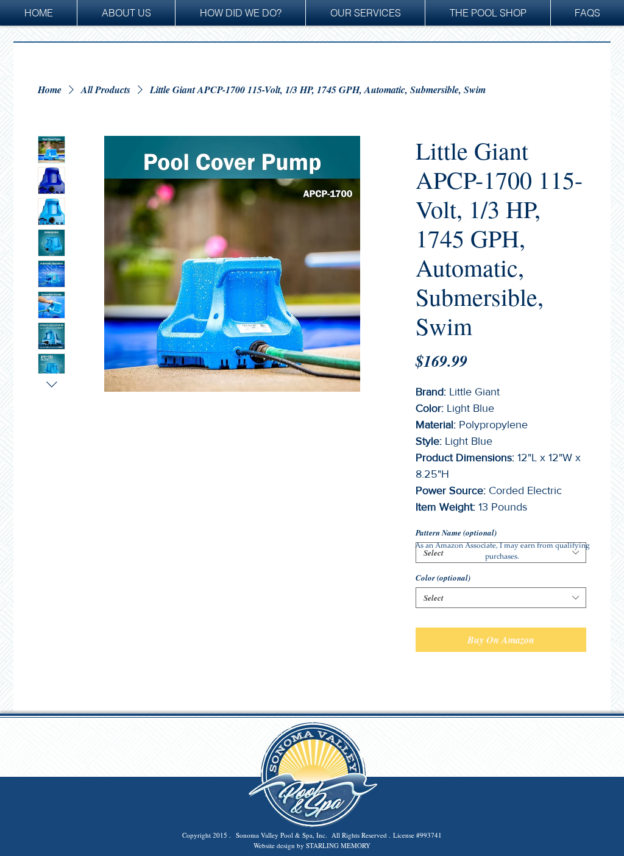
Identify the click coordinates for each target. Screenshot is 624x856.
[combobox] (501, 597)
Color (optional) (443, 577)
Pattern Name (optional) (456, 532)
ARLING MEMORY (341, 845)
